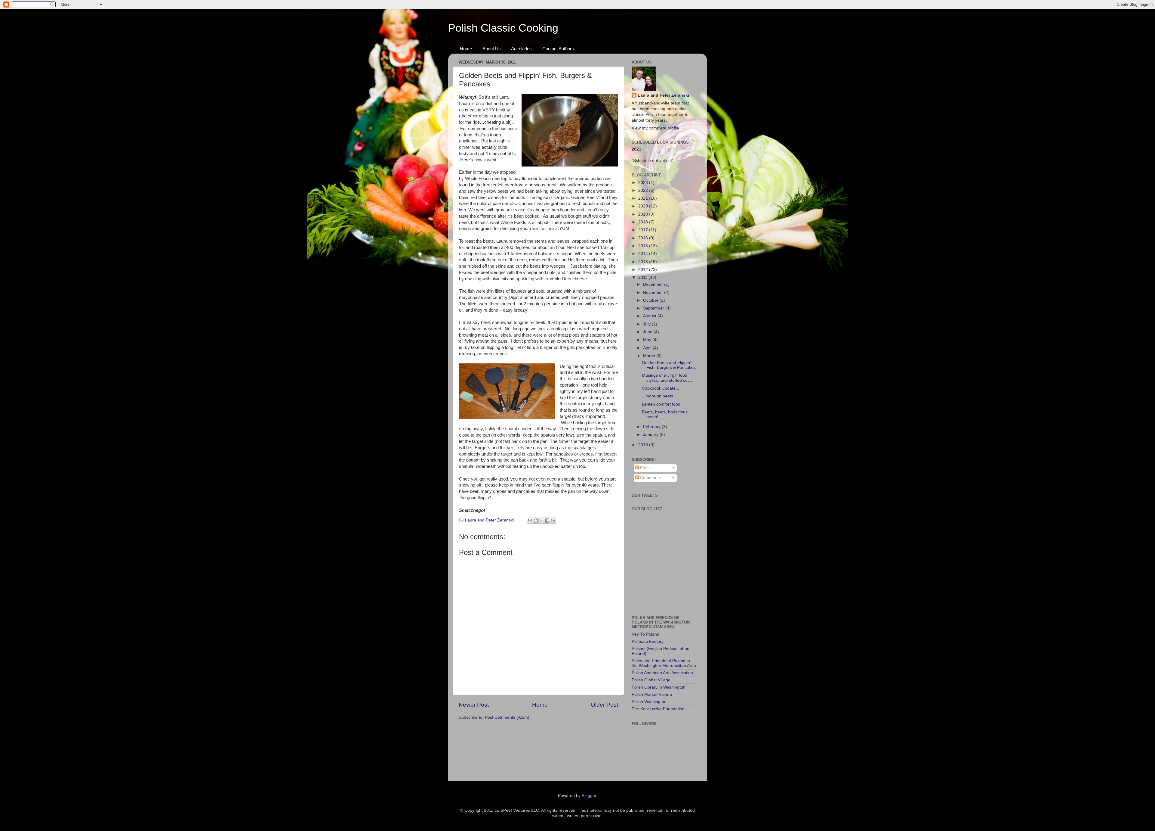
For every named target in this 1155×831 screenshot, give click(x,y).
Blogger (589, 795)
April (648, 348)
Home (466, 48)
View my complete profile (655, 128)
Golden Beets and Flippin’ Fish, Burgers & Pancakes (669, 365)
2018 (643, 222)
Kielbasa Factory (648, 641)
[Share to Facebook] (547, 521)
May (647, 340)
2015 (643, 246)
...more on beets (657, 396)
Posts (645, 467)
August (650, 316)
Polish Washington (649, 701)
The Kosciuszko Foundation (658, 709)
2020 (643, 206)
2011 (643, 277)
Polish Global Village (651, 680)
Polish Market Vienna (652, 694)
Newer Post (474, 705)
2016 (643, 238)
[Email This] (530, 521)
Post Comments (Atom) (507, 717)
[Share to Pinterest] (553, 521)
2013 (643, 262)
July (647, 324)
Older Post (604, 705)
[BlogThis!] (536, 521)
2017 (643, 230)
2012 (643, 269)
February (652, 427)
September (654, 308)
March (649, 355)
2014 (643, 253)
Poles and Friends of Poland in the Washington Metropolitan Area (664, 663)
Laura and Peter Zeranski (663, 95)
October (651, 300)
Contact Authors (558, 48)
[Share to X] (541, 521)
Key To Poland (645, 634)
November (653, 292)
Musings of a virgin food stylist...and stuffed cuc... (667, 377)
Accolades (521, 48)
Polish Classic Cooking (503, 28)
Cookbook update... (660, 388)
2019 (643, 214)
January (651, 434)
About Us (491, 48)
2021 (643, 198)
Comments (650, 477)
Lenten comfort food (661, 404)
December (653, 284)
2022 (643, 190)
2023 (643, 182)
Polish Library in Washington (658, 687)
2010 (643, 445)
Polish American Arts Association (662, 673)
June (648, 332)
